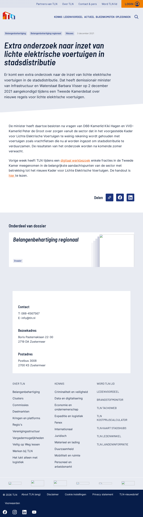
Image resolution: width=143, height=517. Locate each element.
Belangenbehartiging (15, 33)
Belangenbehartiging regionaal (46, 33)
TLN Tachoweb (107, 408)
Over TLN (68, 3)
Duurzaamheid (64, 449)
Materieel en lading (67, 442)
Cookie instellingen (75, 494)
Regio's (17, 424)
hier (12, 175)
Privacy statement (102, 494)
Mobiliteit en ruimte (67, 455)
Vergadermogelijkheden (28, 438)
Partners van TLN (46, 3)
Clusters (18, 398)
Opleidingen (123, 16)
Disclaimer (53, 494)
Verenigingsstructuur (26, 431)
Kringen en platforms (26, 418)
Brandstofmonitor (110, 399)
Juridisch (60, 436)
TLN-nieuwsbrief (128, 494)
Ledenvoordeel (73, 16)
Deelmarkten (21, 411)
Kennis (58, 16)
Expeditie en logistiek (69, 416)
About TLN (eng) (31, 494)
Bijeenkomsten (105, 16)
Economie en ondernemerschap (66, 407)
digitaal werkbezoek (75, 160)
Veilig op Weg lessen (26, 444)
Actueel (89, 16)
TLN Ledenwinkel (109, 436)
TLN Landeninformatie (112, 444)
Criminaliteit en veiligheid (71, 392)
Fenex (58, 422)
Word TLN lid (109, 3)
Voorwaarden (12, 503)
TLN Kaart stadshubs (111, 428)
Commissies (20, 405)
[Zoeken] (136, 17)
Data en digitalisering (69, 398)
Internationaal (64, 429)
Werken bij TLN (23, 451)
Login (129, 4)
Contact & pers (87, 3)
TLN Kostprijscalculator (112, 417)
